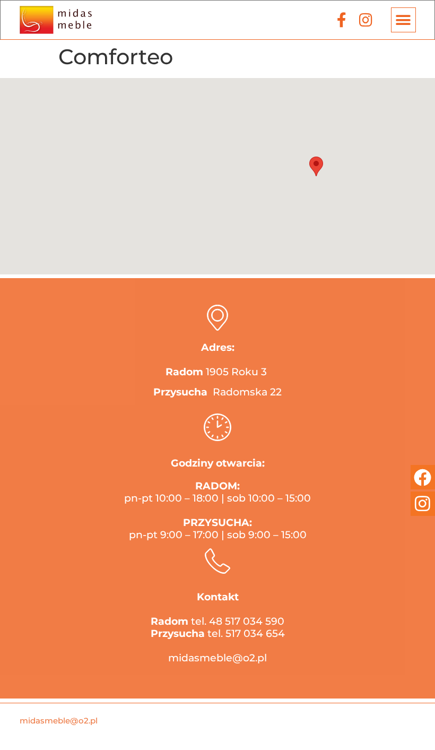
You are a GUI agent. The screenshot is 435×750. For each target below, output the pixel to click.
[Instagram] (366, 20)
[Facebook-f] (342, 20)
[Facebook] (423, 477)
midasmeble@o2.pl (217, 658)
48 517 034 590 (246, 621)
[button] (403, 19)
